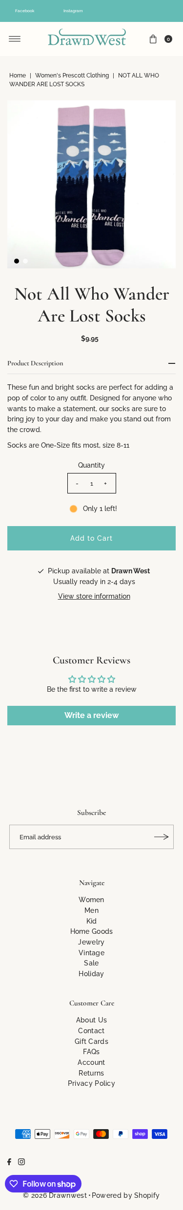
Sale (91, 963)
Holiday (91, 973)
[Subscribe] (161, 837)
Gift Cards (91, 1041)
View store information (94, 596)
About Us (91, 1020)
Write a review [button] (91, 715)
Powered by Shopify (126, 1195)
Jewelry (91, 942)
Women (91, 899)
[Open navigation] (14, 39)
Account (91, 1062)
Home (17, 75)
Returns (91, 1073)
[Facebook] (9, 1162)
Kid (91, 921)
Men (91, 910)
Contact (91, 1030)
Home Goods (91, 931)
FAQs (91, 1051)
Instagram (73, 10)
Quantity (91, 465)
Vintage (91, 952)
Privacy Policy (91, 1083)
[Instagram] (21, 1162)
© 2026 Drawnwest (55, 1195)
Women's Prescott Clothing (72, 75)
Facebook (24, 10)
